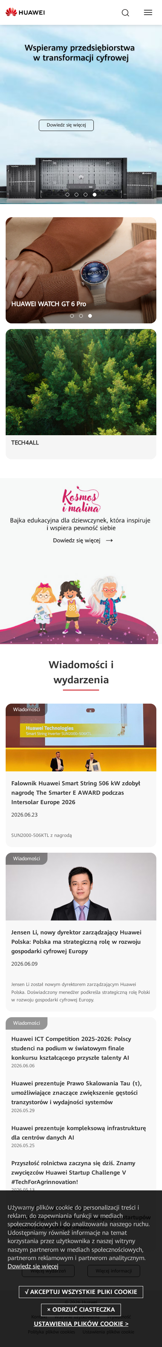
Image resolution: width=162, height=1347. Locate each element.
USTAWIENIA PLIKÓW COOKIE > (81, 1323)
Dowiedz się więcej (113, 91)
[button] (67, 195)
